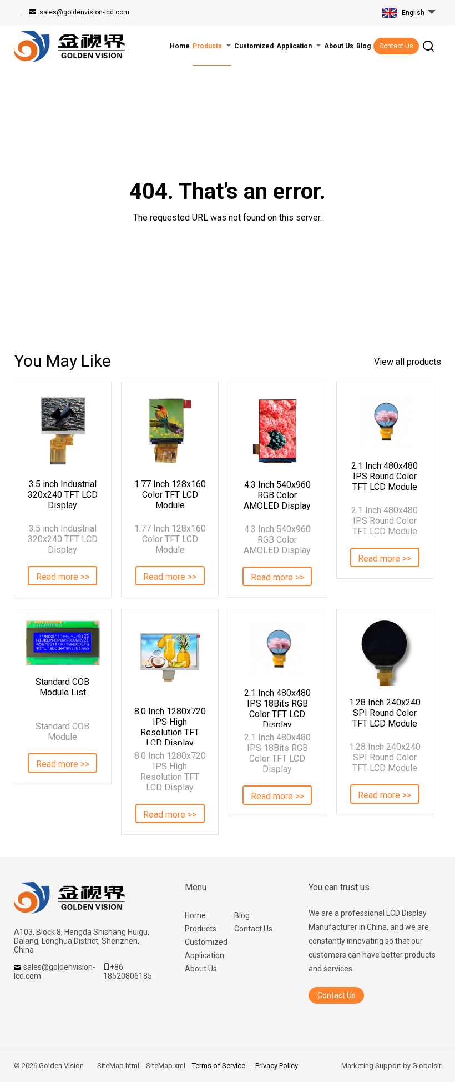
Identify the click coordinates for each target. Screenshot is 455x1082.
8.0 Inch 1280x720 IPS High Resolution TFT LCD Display (170, 725)
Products (200, 928)
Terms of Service (218, 1065)
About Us (201, 968)
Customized (206, 942)
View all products (407, 362)
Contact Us (396, 46)
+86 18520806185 (127, 971)
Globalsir (426, 1065)
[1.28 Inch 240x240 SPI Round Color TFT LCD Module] (385, 653)
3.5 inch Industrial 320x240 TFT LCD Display (63, 494)
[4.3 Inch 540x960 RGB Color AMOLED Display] (277, 430)
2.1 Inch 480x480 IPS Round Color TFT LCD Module (384, 476)
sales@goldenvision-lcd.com (84, 12)
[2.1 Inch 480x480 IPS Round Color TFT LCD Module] (385, 421)
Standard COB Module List (62, 687)
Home (195, 915)
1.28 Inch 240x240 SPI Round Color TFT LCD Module (385, 713)
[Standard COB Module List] (63, 642)
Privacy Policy (276, 1065)
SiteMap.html (118, 1065)
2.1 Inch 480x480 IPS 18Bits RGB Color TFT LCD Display (277, 707)
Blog (242, 915)
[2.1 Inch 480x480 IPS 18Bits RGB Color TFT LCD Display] (277, 648)
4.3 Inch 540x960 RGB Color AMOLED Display (277, 495)
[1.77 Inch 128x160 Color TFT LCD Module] (170, 430)
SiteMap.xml (165, 1065)
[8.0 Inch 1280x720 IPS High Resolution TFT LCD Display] (170, 657)
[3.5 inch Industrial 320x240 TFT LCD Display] (63, 430)
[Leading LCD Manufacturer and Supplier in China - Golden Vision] (69, 46)
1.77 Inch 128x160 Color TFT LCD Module (170, 494)
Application (204, 955)
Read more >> (62, 577)
